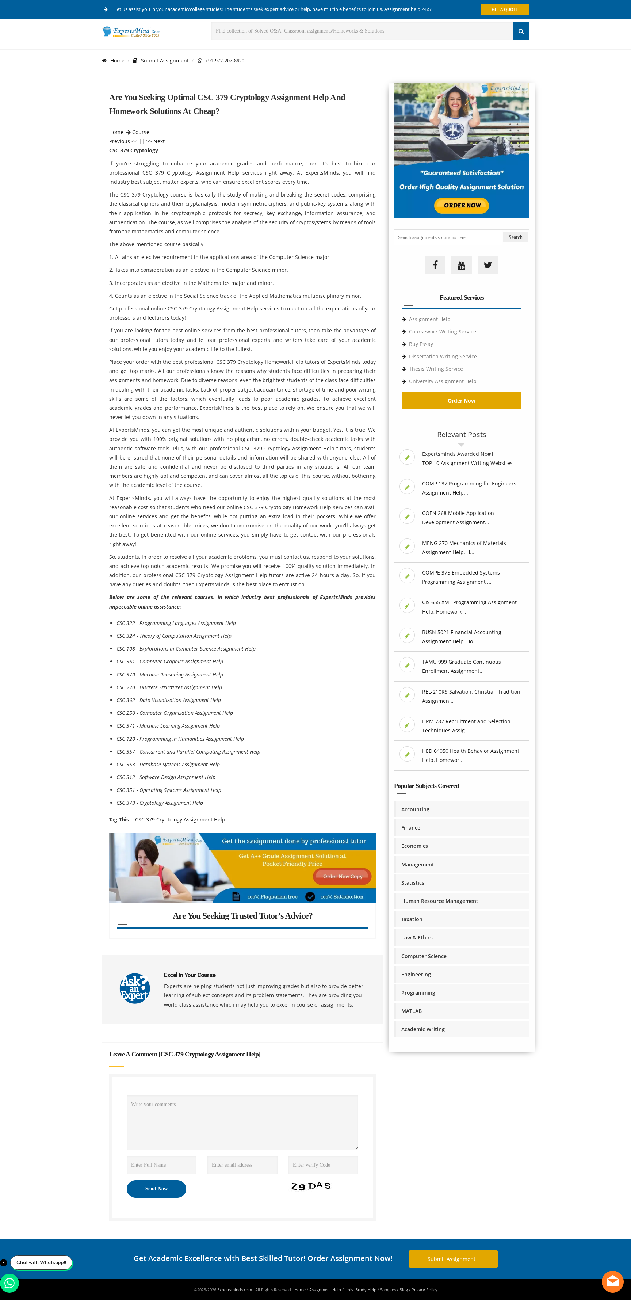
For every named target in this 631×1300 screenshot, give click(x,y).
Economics (414, 845)
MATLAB (411, 1010)
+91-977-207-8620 (223, 60)
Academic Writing (423, 1029)
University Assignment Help (443, 381)
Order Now (461, 400)
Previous (119, 141)
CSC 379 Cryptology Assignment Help (180, 819)
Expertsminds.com (235, 1289)
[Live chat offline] (613, 1282)
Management (417, 864)
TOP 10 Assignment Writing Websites (467, 463)
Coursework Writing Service (442, 331)
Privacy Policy (424, 1289)
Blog (403, 1289)
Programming (418, 992)
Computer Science (424, 956)
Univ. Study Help (360, 1289)
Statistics (412, 882)
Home (117, 60)
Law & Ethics (417, 937)
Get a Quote (505, 9)
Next (159, 141)
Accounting (415, 809)
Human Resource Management (439, 900)
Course (140, 132)
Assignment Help (430, 319)
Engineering (416, 974)
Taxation (411, 919)
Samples (388, 1289)
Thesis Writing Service (436, 368)
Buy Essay (421, 343)
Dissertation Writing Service (443, 356)
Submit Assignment (165, 60)
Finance (410, 827)
